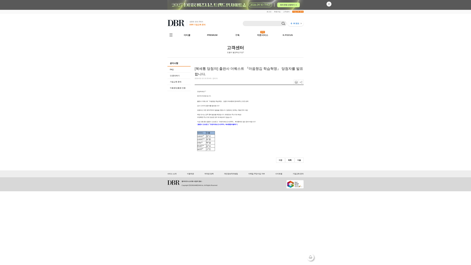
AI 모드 (296, 23)
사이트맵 (278, 174)
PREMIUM (212, 35)
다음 (299, 160)
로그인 (269, 12)
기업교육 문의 (298, 12)
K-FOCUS (288, 35)
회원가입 (277, 12)
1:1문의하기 (175, 76)
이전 (280, 160)
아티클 (187, 35)
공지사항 (174, 63)
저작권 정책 (209, 174)
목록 (290, 160)
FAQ (172, 69)
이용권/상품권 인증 (178, 88)
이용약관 (190, 174)
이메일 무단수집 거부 (256, 174)
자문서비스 (262, 35)
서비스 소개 (172, 174)
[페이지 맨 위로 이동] (311, 258)
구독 (237, 35)
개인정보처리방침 (231, 174)
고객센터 (286, 12)
